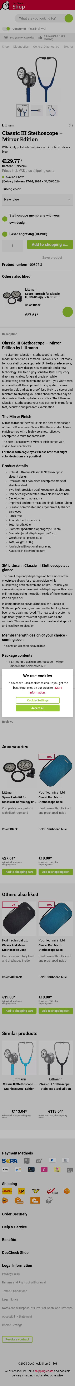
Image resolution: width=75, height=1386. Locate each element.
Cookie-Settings (38, 700)
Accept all (37, 708)
